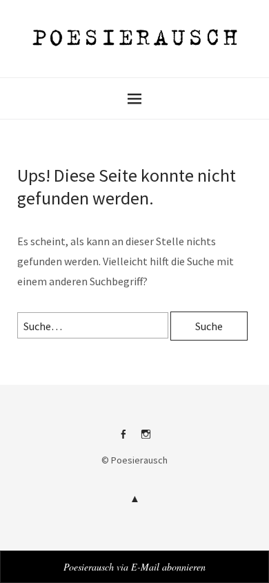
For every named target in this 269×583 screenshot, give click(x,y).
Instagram (146, 439)
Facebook (123, 439)
